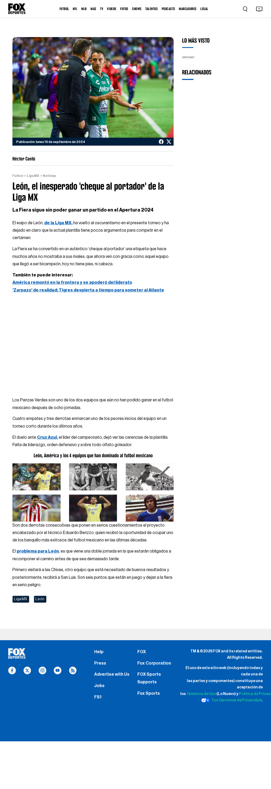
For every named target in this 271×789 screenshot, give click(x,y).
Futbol (17, 175)
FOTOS (124, 9)
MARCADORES (187, 9)
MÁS (93, 9)
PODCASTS (168, 9)
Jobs (99, 686)
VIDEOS (111, 9)
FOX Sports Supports (149, 678)
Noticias (49, 175)
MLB (84, 9)
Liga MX (33, 175)
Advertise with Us (111, 674)
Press (100, 663)
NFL (75, 9)
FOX (141, 652)
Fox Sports (148, 693)
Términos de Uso (201, 694)
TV (101, 9)
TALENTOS (151, 9)
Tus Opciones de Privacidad (236, 700)
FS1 (97, 697)
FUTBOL (64, 9)
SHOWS (137, 9)
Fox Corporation (154, 663)
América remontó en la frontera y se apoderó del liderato (72, 282)
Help (98, 652)
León (39, 599)
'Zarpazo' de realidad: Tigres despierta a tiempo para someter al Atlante (88, 290)
